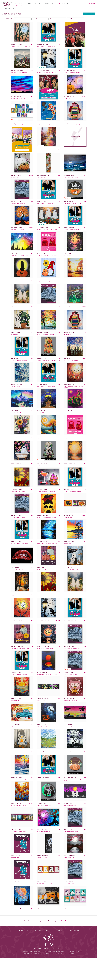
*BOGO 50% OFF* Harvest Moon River (45, 648)
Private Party (45, 930)
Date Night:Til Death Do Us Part (71, 805)
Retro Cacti (66, 412)
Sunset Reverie (67, 281)
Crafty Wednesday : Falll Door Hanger (72, 203)
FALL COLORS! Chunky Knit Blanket (45, 308)
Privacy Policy (41, 949)
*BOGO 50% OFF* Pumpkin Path (18, 229)
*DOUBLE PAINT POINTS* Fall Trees (18, 805)
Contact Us (57, 949)
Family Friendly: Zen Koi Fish (43, 124)
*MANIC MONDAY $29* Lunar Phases (72, 753)
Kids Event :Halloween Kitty (17, 281)
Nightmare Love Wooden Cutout (44, 805)
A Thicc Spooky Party (42, 909)
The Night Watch (67, 255)
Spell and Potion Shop (69, 308)
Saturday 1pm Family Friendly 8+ (71, 569)
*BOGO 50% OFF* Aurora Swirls (71, 360)
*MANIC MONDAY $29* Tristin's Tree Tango (20, 622)
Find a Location (25, 930)
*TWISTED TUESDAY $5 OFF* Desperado (46, 491)
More (57, 3)
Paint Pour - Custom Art (16, 386)
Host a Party (38, 3)
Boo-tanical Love (14, 334)
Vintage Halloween (68, 517)
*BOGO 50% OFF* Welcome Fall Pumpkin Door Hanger (74, 780)
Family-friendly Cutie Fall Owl (70, 700)
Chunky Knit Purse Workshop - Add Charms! (47, 255)
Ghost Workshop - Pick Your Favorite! (19, 831)
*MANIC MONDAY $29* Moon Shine (71, 177)
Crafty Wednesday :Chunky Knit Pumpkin (20, 648)
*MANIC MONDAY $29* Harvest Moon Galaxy (21, 909)
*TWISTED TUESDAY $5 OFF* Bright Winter (20, 779)
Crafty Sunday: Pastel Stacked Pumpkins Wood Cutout (48, 466)
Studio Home (20, 3)
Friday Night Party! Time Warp (17, 569)
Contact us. (67, 921)
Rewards (92, 3)
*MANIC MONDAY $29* (69, 857)
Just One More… (67, 334)
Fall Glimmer (40, 438)
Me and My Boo (14, 308)
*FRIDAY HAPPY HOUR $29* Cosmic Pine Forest (21, 255)
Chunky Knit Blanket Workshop (18, 203)
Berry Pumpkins (14, 177)
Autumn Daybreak (68, 465)
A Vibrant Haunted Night (42, 726)
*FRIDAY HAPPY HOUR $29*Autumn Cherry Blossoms (73, 387)
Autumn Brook (40, 151)
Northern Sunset (67, 543)
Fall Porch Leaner (41, 177)
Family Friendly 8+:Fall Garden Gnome (45, 281)
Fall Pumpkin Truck (15, 726)
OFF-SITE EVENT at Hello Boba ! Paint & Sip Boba (75, 124)
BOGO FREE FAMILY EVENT (43, 700)
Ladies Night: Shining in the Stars (44, 412)
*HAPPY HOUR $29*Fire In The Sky (18, 98)
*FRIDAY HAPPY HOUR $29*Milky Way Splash (47, 543)
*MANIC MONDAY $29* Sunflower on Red (20, 491)
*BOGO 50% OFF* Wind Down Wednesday (46, 517)
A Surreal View (40, 753)
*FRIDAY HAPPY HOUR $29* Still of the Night (47, 674)
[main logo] (6, 1)
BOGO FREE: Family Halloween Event (45, 883)
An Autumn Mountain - (16, 700)
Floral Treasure (14, 438)
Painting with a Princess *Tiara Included (19, 124)
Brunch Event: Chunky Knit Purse (71, 438)
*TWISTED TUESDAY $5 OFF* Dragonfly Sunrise (21, 46)
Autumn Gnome (14, 753)
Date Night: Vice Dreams (69, 726)
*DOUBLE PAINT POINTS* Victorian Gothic (46, 72)
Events (29, 3)
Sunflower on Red (41, 595)
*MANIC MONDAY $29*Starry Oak (44, 831)
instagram (51, 944)
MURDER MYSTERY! (15, 857)
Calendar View (89, 14)
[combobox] (22, 19)
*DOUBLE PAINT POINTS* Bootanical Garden (47, 229)
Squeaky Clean (14, 465)
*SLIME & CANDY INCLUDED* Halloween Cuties (74, 909)
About (61, 930)
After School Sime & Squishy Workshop (46, 46)
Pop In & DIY (49, 3)
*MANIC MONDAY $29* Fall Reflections (45, 334)
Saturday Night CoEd (42, 857)
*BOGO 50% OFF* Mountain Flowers (19, 72)
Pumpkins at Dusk (68, 98)
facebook (45, 944)
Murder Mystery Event (16, 883)
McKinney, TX (18, 5)
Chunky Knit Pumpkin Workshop (44, 569)
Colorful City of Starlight (16, 412)
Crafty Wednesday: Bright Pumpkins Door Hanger (48, 360)
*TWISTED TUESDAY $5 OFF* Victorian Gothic (47, 622)
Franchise (66, 3)
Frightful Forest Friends (16, 595)
